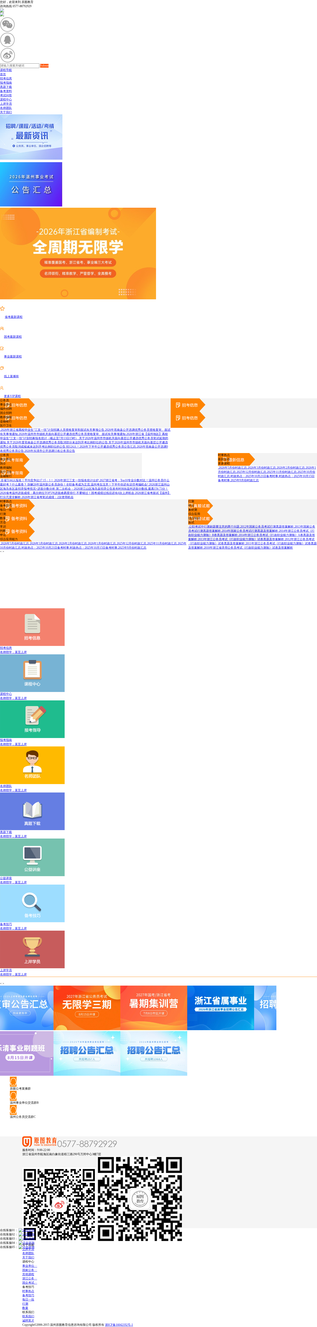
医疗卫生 (6, 425)
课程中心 (6, 99)
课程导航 (6, 70)
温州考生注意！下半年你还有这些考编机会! (119, 484)
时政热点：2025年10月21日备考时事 (254, 476)
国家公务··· (29, 1270)
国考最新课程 (13, 336)
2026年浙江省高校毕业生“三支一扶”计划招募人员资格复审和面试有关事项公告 (52, 430)
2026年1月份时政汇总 (101, 543)
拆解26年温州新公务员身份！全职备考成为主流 (58, 484)
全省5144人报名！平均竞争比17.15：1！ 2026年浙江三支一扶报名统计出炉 (49, 480)
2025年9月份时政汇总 (244, 480)
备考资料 (6, 91)
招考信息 (6, 78)
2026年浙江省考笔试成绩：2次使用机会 (47, 497)
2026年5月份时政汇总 (232, 467)
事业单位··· (29, 1266)
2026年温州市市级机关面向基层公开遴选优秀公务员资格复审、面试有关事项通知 (72, 434)
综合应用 (194, 514)
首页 (3, 74)
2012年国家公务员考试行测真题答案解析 (266, 526)
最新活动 (224, 459)
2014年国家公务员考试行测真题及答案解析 (249, 531)
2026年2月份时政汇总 (290, 467)
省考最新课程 (14, 317)
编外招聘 (6, 408)
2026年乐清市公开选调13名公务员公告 (49, 451)
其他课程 (28, 1274)
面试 (191, 522)
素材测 (192, 509)
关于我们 (6, 112)
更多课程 (224, 463)
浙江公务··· (29, 1278)
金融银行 (6, 421)
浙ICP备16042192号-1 (119, 1325)
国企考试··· (29, 1282)
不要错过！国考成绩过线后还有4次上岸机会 (105, 493)
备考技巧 (6, 505)
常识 (3, 526)
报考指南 (6, 82)
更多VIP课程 (12, 396)
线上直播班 (11, 376)
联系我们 (28, 1316)
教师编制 (6, 417)
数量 (3, 518)
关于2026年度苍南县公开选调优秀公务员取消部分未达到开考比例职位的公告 (57, 442)
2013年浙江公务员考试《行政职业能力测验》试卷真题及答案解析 (240, 539)
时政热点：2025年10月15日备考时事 (93, 547)
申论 (191, 505)
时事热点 (224, 455)
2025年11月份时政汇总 (281, 472)
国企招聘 (6, 413)
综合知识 (194, 518)
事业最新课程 (13, 356)
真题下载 (6, 87)
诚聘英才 (28, 1320)
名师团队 (6, 108)
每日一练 (6, 509)
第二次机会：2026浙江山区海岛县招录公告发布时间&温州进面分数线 (101, 488)
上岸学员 (6, 103)
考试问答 (6, 95)
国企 (3, 463)
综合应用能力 (9, 539)
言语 (3, 522)
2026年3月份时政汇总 (261, 467)
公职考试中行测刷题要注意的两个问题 (213, 526)
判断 (3, 531)
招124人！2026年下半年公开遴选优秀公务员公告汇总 (100, 446)
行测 (191, 501)
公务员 (4, 400)
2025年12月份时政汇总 (251, 472)
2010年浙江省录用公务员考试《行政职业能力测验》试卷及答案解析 (248, 547)
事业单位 (6, 404)
